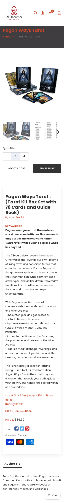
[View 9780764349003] (16, 131)
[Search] (35, 12)
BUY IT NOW (47, 168)
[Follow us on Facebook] (16, 428)
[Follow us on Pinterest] (27, 428)
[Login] (42, 12)
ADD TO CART (17, 168)
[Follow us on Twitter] (22, 428)
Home (7, 36)
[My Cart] (50, 12)
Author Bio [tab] (12, 464)
